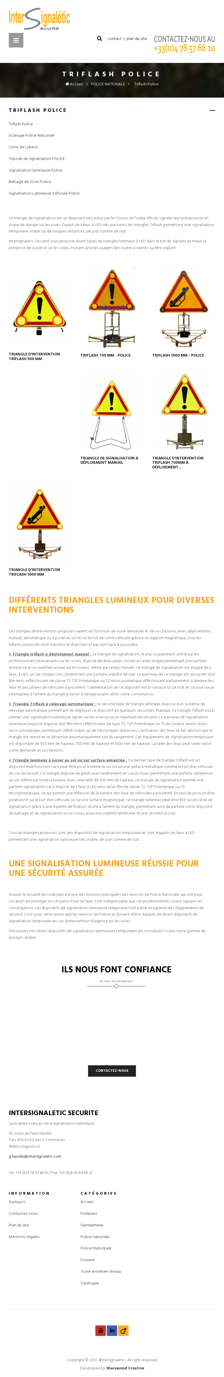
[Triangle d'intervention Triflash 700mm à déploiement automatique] (183, 412)
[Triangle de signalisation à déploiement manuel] (112, 412)
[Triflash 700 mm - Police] (112, 309)
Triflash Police (21, 124)
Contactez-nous (23, 1213)
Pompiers (88, 1213)
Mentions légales (24, 1237)
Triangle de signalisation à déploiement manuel (109, 460)
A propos (17, 1202)
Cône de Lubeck (23, 147)
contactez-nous (112, 1071)
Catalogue (89, 1283)
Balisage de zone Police (30, 182)
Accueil (76, 84)
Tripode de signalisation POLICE (37, 159)
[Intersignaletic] (112, 18)
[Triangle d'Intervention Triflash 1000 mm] (40, 524)
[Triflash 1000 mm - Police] (183, 309)
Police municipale (95, 1248)
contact (115, 39)
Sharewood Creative (125, 1368)
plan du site (137, 39)
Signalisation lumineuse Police (35, 171)
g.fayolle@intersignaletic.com (35, 1156)
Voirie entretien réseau (100, 1271)
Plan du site (19, 1225)
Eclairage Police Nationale (32, 136)
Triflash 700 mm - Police (105, 355)
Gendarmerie (92, 1225)
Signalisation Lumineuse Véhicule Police (44, 194)
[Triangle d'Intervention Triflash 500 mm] (40, 309)
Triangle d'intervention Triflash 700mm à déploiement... (178, 463)
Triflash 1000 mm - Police (178, 355)
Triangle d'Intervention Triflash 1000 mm (34, 572)
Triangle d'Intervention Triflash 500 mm (34, 356)
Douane (87, 1260)
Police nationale (94, 1237)
